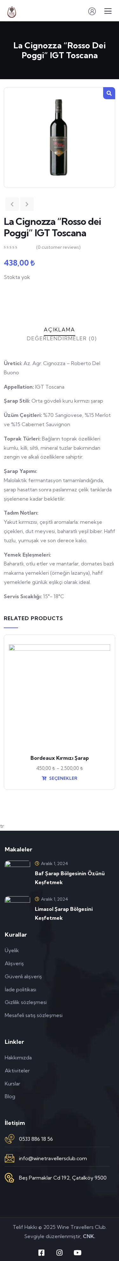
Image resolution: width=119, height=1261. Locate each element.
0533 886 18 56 (36, 1139)
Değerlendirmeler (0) (62, 338)
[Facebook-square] (41, 1252)
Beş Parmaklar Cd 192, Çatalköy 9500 (63, 1177)
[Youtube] (77, 1252)
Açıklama (59, 329)
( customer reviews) (58, 247)
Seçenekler (62, 778)
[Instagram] (59, 1252)
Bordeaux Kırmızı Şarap (59, 758)
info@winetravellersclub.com (53, 1158)
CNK (88, 1236)
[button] (109, 93)
